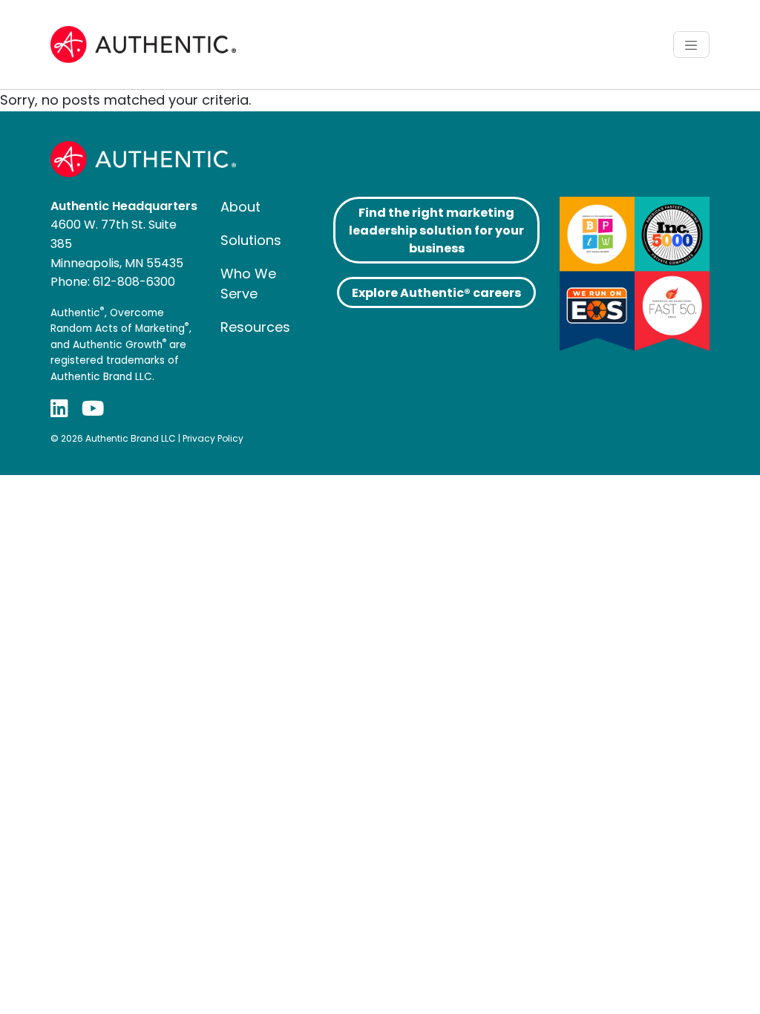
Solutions (250, 240)
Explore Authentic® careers (436, 292)
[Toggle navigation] (691, 44)
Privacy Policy (213, 438)
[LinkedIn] (59, 408)
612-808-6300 (134, 281)
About (240, 206)
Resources (255, 327)
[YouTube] (93, 408)
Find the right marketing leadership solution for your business (436, 230)
